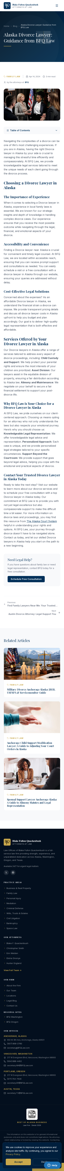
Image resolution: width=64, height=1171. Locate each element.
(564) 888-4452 (14, 1061)
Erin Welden (12, 953)
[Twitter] (6, 872)
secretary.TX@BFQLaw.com (20, 1093)
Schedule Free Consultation (26, 579)
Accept (18, 1162)
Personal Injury (14, 898)
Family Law (12, 893)
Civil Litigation (13, 918)
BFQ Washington (15, 1017)
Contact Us (12, 1005)
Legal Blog (12, 1000)
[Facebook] (13, 872)
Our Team (11, 990)
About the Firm (14, 985)
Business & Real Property (19, 888)
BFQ (27, 82)
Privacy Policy (13, 1154)
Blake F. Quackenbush (17, 943)
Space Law (12, 928)
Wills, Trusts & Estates (17, 913)
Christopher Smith (15, 948)
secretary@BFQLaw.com (18, 1048)
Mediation (11, 903)
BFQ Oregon (12, 1022)
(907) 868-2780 (14, 1043)
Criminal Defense (15, 908)
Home (6, 26)
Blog (15, 26)
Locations (11, 995)
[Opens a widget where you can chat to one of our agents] (52, 1165)
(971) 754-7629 (14, 1079)
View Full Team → (12, 970)
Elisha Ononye (13, 958)
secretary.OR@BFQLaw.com (20, 1083)
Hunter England (14, 963)
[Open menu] (56, 5)
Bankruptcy (12, 923)
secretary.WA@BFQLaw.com (20, 1065)
